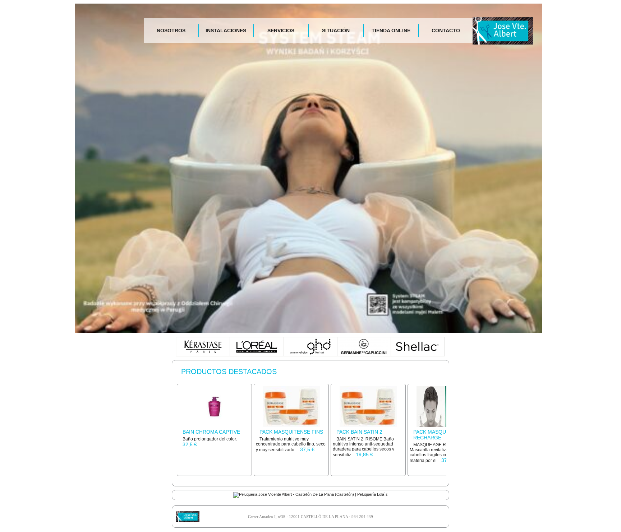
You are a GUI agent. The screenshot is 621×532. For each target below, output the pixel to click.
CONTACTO (446, 30)
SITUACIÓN (336, 30)
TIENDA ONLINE (391, 30)
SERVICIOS (280, 30)
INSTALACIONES (226, 30)
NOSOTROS (171, 30)
